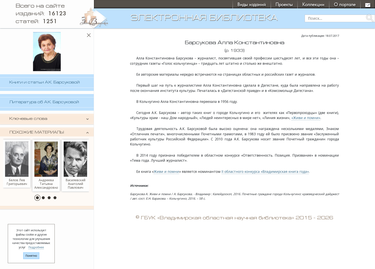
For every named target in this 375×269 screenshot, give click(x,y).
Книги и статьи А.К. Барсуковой (44, 82)
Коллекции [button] (313, 4)
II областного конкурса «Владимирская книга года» (265, 171)
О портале (345, 4)
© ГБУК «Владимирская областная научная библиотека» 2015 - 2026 (234, 218)
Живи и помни (166, 171)
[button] (37, 197)
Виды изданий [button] (252, 4)
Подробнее (36, 247)
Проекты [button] (284, 4)
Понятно (31, 255)
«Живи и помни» (305, 117)
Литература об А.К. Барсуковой (44, 102)
